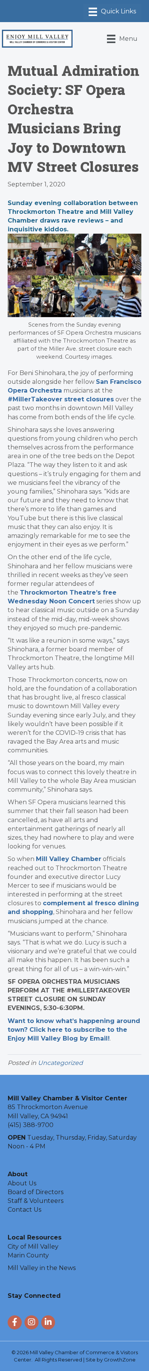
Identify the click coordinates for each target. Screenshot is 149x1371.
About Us (22, 1183)
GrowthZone (120, 1360)
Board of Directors (35, 1192)
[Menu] (112, 12)
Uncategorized (60, 1062)
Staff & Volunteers (35, 1200)
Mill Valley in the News (42, 1268)
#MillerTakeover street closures (61, 399)
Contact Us (24, 1209)
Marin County (28, 1255)
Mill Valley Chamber (68, 859)
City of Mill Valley (33, 1246)
